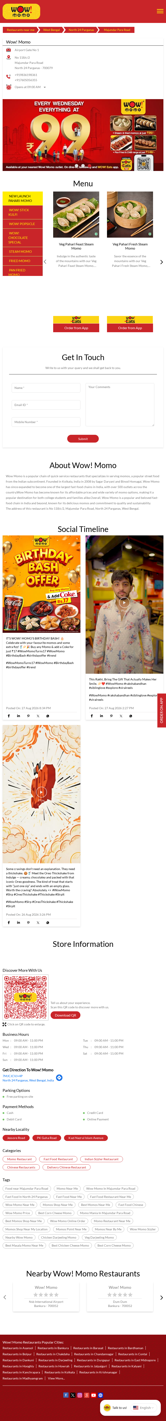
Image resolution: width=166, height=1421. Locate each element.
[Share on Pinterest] (28, 716)
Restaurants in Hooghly (18, 1366)
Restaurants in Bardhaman (125, 1348)
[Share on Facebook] (8, 716)
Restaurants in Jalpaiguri (90, 1366)
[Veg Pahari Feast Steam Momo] (76, 215)
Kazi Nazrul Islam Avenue (86, 1138)
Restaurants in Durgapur (93, 1360)
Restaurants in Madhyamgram (23, 1378)
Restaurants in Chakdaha (53, 1354)
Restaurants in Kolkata (60, 1372)
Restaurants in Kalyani (127, 1366)
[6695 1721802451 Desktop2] (161, 711)
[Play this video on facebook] (124, 604)
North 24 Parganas (81, 30)
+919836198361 (26, 75)
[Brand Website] (100, 1395)
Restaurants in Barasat (88, 1348)
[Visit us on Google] (86, 1395)
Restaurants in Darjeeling (55, 1360)
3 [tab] (89, 166)
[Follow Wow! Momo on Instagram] (79, 1395)
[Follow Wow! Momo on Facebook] (65, 1395)
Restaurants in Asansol (18, 1348)
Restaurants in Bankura (53, 1348)
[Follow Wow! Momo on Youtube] (93, 1395)
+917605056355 (26, 80)
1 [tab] (76, 166)
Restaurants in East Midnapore (135, 1360)
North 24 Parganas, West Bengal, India (28, 1080)
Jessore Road (16, 1138)
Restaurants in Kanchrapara (21, 1372)
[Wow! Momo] (21, 11)
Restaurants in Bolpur (17, 1354)
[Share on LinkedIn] (18, 716)
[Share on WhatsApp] (47, 716)
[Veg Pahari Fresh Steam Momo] (130, 215)
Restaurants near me (20, 30)
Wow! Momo (46, 1287)
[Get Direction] (59, 1080)
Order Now (76, 319)
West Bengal (51, 30)
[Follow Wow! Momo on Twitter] (72, 1395)
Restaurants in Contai (132, 1354)
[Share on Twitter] (38, 716)
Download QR (65, 1015)
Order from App (76, 328)
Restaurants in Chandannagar (94, 1354)
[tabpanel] (83, 135)
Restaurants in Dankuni (18, 1360)
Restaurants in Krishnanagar (98, 1372)
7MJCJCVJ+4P (13, 1076)
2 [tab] (83, 166)
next (160, 261)
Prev (45, 261)
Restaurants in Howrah (53, 1366)
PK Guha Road (47, 1138)
